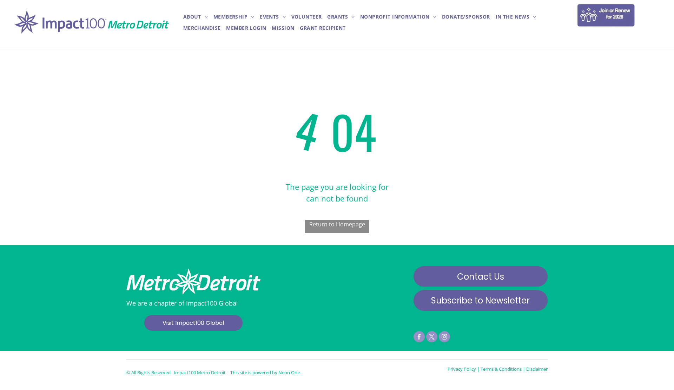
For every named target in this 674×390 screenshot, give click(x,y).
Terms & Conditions (501, 369)
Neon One (289, 372)
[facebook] (419, 337)
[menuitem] (195, 17)
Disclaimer (537, 369)
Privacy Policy (462, 369)
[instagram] (444, 337)
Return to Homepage (337, 224)
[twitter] (431, 337)
